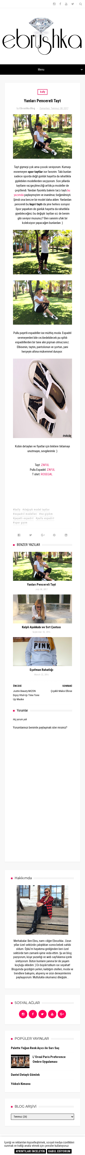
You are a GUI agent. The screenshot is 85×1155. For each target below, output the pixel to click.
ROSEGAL (47, 474)
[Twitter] (42, 1014)
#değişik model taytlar (36, 509)
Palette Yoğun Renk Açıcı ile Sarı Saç (35, 1048)
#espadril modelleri (25, 514)
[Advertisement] (44, 824)
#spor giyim (20, 522)
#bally (16, 509)
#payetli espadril (23, 518)
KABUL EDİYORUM (59, 1151)
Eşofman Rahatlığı (41, 670)
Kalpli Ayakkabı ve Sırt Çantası (41, 627)
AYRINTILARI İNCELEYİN (30, 1151)
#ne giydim (46, 514)
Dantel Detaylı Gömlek (25, 1075)
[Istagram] (23, 1014)
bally (42, 91)
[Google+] (61, 1014)
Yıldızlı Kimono (21, 1084)
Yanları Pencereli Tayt (41, 584)
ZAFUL (45, 465)
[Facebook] (32, 1014)
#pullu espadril (45, 518)
